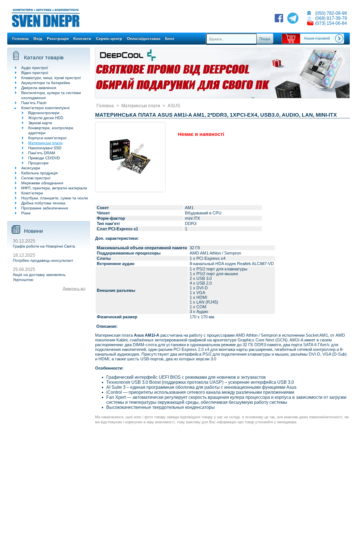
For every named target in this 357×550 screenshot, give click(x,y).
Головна (20, 38)
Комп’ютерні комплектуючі (45, 108)
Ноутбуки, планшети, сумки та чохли (54, 198)
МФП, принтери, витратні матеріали (54, 188)
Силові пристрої (35, 178)
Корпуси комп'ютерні (47, 138)
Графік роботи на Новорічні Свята (44, 246)
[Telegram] (292, 19)
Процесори (38, 163)
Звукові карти (40, 123)
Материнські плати (45, 143)
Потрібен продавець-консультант (43, 260)
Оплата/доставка (143, 38)
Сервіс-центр (109, 38)
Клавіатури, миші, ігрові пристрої (51, 77)
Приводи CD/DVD (44, 158)
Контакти (82, 38)
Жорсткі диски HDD (45, 118)
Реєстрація (58, 38)
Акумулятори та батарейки (45, 82)
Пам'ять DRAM (41, 153)
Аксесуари (30, 168)
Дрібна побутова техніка (43, 203)
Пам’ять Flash (34, 103)
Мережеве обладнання (42, 183)
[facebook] (278, 19)
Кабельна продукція (39, 173)
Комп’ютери (32, 193)
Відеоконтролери (43, 113)
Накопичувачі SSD (44, 148)
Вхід (37, 38)
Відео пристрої (34, 72)
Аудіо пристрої (34, 67)
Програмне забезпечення (44, 208)
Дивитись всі (74, 288)
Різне (26, 213)
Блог (170, 38)
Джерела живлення (38, 87)
